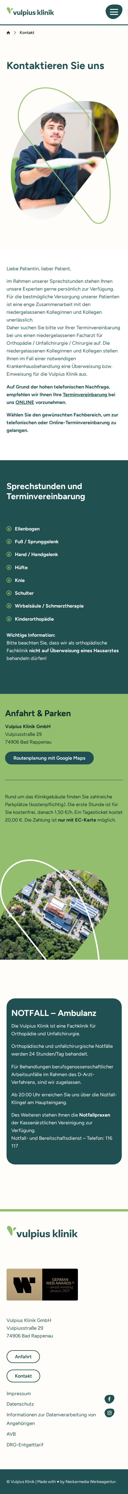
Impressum (19, 1393)
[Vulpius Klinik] (30, 11)
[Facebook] (109, 1399)
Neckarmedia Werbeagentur (90, 1481)
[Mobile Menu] (114, 12)
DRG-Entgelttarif (25, 1445)
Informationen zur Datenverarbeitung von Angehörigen (51, 1419)
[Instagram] (109, 1413)
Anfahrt (23, 1356)
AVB (11, 1434)
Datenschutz (20, 1404)
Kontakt (23, 1376)
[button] (64, 528)
